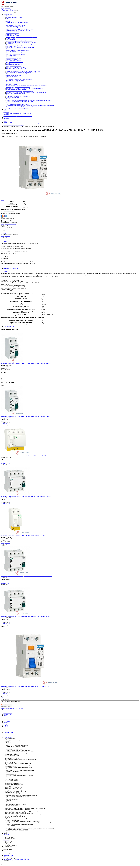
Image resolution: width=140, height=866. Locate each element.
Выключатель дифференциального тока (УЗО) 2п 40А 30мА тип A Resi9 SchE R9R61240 (23, 535)
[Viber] (4, 216)
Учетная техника (10, 102)
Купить (2, 377)
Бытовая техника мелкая (12, 33)
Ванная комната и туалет (12, 35)
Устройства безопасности (12, 97)
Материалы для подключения (13, 60)
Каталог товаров (8, 14)
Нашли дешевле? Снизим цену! (8, 224)
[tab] (7, 269)
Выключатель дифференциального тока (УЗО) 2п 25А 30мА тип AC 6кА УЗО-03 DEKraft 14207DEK (26, 363)
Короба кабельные (11, 55)
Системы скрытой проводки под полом (16, 89)
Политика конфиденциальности (9, 708)
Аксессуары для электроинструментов (16, 23)
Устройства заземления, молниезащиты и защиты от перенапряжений (23, 98)
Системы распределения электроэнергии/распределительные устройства (24, 88)
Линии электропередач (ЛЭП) (13, 58)
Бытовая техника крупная (12, 31)
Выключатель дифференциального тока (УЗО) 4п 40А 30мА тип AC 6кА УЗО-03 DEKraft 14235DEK (26, 616)
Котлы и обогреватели (12, 56)
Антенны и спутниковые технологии (15, 25)
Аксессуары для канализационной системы (17, 22)
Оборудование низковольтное (13, 66)
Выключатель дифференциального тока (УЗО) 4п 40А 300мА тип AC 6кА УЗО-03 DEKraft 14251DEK (26, 576)
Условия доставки (8, 113)
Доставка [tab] (6, 239)
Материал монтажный (12, 59)
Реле (7, 18)
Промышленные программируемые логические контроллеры (21, 72)
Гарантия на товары (26, 113)
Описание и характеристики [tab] (11, 268)
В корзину (3, 233)
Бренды (5, 109)
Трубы (8, 95)
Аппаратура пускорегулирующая (14, 26)
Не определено (10, 63)
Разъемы (8, 77)
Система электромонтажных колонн (15, 80)
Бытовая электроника (11, 34)
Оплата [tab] (5, 241)
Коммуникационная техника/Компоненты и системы (19, 52)
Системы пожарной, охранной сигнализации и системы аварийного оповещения (26, 85)
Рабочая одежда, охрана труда (13, 75)
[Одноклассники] (3, 216)
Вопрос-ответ (17, 116)
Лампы (8, 21)
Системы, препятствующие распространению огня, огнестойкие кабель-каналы (26, 92)
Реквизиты (6, 116)
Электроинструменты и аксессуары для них (17, 108)
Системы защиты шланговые (13, 83)
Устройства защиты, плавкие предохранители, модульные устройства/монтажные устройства (29, 100)
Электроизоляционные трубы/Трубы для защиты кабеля (20, 106)
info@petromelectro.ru (6, 9)
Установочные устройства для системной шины (18, 96)
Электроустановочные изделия (14, 17)
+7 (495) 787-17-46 (5, 8)
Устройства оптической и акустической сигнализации (19, 101)
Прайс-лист (6, 118)
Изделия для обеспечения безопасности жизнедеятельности (21, 42)
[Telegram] (6, 216)
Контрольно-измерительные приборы (15, 54)
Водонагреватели (10, 38)
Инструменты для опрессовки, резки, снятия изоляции (20, 47)
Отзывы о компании (26, 116)
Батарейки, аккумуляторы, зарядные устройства (18, 30)
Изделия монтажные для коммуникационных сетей (19, 44)
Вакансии (11, 116)
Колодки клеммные (11, 51)
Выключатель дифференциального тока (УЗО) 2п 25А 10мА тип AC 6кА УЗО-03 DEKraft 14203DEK (26, 416)
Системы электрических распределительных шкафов (19, 91)
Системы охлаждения (11, 84)
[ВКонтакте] (1, 216)
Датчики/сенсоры (10, 39)
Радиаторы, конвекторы (12, 76)
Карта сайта (20, 708)
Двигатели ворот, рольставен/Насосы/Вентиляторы (19, 41)
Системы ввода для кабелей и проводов (16, 81)
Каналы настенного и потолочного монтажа (17, 50)
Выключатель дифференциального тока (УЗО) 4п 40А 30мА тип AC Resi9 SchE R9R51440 (23, 456)
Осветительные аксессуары (13, 70)
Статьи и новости (8, 714)
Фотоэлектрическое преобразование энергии (17, 104)
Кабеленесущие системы (12, 48)
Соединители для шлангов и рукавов (15, 93)
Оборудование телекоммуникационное (16, 68)
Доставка (6, 722)
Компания (6, 114)
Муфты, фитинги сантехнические (14, 62)
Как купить (6, 112)
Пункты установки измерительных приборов (17, 73)
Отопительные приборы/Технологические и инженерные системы (23, 71)
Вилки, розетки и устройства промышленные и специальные (21, 37)
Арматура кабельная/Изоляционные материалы (18, 27)
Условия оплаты (17, 113)
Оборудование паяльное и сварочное (15, 67)
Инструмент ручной (11, 46)
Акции (5, 110)
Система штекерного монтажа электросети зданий (19, 79)
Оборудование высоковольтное (14, 64)
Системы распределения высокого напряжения (18, 87)
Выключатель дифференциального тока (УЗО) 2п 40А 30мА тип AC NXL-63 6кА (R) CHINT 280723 (26, 686)
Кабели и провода (10, 16)
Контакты (6, 117)
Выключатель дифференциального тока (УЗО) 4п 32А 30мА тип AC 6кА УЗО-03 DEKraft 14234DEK (26, 496)
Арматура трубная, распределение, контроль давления (19, 29)
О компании (7, 721)
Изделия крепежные (11, 43)
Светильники (9, 19)
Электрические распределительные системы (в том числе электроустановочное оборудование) (30, 105)
